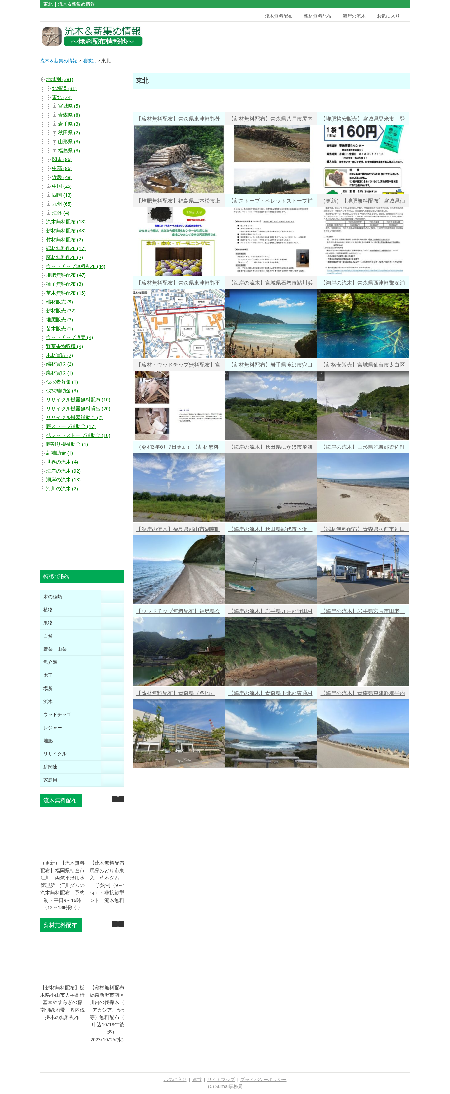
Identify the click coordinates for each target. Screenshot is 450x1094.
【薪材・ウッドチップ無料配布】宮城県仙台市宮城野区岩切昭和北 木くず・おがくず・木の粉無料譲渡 (178, 366)
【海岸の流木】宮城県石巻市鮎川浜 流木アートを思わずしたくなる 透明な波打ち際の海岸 (272, 284)
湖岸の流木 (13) (63, 480)
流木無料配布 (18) (66, 222)
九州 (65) (62, 204)
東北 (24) (62, 97)
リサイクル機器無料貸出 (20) (78, 409)
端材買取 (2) (59, 364)
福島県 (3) (69, 151)
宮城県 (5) (69, 106)
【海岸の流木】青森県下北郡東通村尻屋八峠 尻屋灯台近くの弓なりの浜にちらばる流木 (270, 694)
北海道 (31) (64, 88)
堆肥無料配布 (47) (66, 275)
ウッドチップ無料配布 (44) (75, 266)
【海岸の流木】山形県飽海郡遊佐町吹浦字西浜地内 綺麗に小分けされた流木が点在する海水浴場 (363, 448)
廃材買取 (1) (59, 373)
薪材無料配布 (317, 16)
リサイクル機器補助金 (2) (74, 417)
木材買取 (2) (59, 355)
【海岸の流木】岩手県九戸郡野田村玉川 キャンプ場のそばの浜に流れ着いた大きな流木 (270, 612)
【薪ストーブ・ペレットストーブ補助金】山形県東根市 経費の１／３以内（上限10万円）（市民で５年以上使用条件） (270, 202)
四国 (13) (62, 195)
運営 (197, 1079)
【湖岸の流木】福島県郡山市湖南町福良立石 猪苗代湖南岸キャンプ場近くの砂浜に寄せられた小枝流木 (178, 530)
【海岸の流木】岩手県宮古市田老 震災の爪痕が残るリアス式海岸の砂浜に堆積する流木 (363, 612)
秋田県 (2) (69, 133)
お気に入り (388, 16)
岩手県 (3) (69, 124)
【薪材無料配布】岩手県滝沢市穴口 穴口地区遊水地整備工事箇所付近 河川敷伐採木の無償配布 (272, 366)
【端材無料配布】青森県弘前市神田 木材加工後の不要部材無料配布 (365, 530)
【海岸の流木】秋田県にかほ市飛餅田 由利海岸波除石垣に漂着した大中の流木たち (270, 448)
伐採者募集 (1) (62, 382)
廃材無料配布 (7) (64, 257)
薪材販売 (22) (61, 311)
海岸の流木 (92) (63, 471)
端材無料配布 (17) (66, 248)
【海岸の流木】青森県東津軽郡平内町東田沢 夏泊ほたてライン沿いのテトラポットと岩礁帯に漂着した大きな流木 (363, 694)
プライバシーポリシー (263, 1079)
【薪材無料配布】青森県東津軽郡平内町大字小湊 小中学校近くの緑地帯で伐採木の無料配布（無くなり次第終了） (178, 284)
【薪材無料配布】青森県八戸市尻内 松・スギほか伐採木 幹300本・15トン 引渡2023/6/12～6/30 (272, 120)
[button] (121, 799)
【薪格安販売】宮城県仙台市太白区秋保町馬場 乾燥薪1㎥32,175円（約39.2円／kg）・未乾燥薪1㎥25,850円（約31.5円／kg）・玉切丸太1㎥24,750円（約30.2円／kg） (363, 366)
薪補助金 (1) (59, 453)
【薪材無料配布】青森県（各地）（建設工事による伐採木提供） (175, 694)
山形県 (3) (69, 142)
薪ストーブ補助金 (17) (71, 426)
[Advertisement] (363, 36)
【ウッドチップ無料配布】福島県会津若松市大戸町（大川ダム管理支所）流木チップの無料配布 (178, 612)
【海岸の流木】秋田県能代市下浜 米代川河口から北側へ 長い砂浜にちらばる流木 (270, 530)
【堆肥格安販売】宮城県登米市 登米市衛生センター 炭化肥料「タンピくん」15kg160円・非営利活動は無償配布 (363, 120)
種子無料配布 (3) (64, 284)
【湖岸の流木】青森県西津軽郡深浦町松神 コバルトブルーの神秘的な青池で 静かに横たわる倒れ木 (363, 284)
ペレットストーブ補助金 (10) (78, 435)
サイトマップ (221, 1079)
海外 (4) (60, 213)
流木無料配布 (279, 16)
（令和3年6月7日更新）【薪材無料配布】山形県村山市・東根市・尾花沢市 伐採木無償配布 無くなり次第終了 (178, 448)
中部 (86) (62, 168)
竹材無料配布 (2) (64, 240)
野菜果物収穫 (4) (64, 346)
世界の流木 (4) (62, 462)
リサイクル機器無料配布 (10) (78, 400)
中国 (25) (62, 186)
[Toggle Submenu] (112, 596)
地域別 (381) (59, 79)
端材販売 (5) (59, 302)
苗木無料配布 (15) (66, 293)
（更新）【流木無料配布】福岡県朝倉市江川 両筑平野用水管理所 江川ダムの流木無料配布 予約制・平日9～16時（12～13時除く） (62, 885)
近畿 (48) (62, 177)
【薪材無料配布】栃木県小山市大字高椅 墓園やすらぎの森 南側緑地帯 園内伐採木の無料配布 (65, 1002)
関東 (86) (62, 159)
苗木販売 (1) (59, 328)
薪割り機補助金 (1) (67, 444)
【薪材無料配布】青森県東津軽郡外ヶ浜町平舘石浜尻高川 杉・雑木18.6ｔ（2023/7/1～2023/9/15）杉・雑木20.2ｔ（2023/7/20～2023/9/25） (178, 120)
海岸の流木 (354, 16)
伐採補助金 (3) (62, 391)
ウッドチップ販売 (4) (69, 337)
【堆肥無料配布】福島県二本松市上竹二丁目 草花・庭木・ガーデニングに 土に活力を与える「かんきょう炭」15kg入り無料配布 (178, 202)
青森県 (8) (69, 115)
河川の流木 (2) (62, 489)
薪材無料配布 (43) (66, 231)
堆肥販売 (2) (59, 320)
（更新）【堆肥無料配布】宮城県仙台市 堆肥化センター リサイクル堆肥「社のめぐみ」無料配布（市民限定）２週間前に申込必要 (363, 202)
